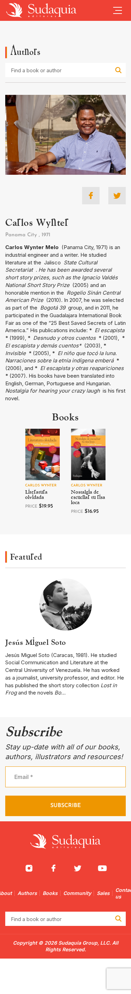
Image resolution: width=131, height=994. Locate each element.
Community (77, 893)
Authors (27, 893)
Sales (103, 893)
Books (50, 893)
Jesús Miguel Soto (35, 642)
